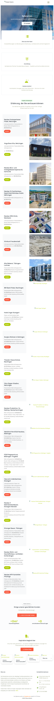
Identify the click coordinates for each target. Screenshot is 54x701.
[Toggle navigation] (48, 2)
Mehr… (17, 690)
